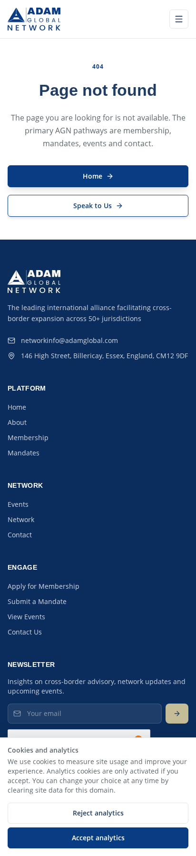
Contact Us (25, 631)
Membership (28, 437)
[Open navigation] (178, 19)
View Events (26, 616)
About (17, 422)
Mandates (23, 452)
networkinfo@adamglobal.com (69, 340)
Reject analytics (98, 812)
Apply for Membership (43, 586)
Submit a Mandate (37, 601)
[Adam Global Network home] (34, 19)
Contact (20, 534)
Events (18, 504)
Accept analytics (98, 837)
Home (17, 407)
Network (21, 519)
